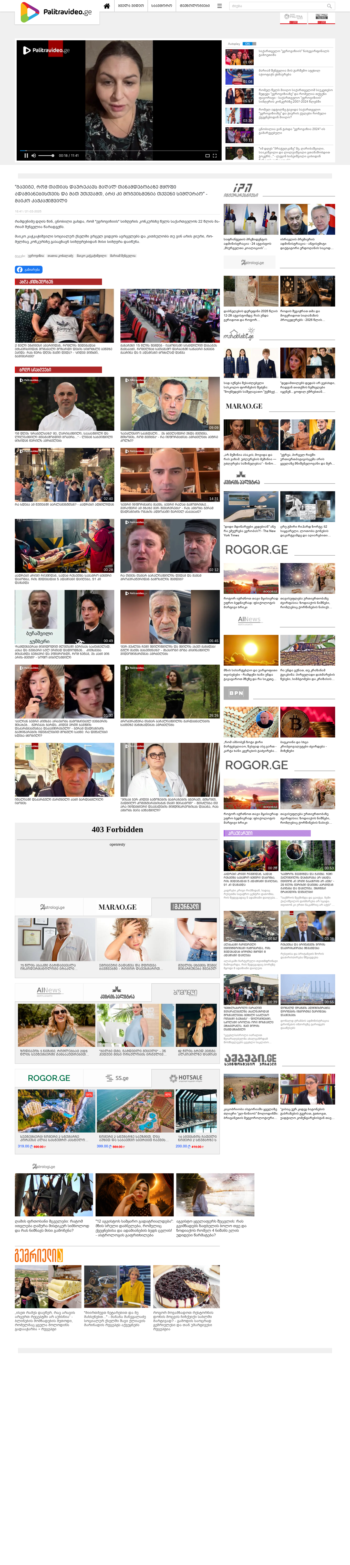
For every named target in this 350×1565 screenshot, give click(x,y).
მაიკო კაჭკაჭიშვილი (91, 256)
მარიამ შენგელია (123, 256)
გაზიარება (32, 269)
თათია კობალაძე (60, 256)
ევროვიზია (36, 256)
